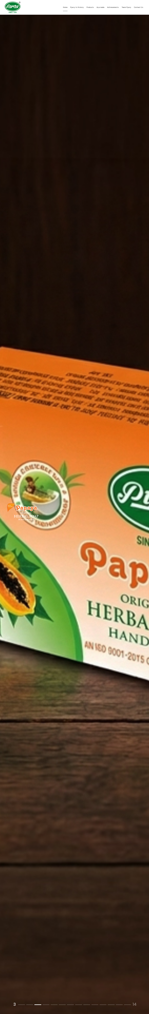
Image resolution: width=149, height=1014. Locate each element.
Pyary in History (77, 7)
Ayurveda (100, 7)
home (65, 7)
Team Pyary (126, 7)
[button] (21, 1004)
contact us (138, 7)
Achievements (113, 7)
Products (90, 7)
